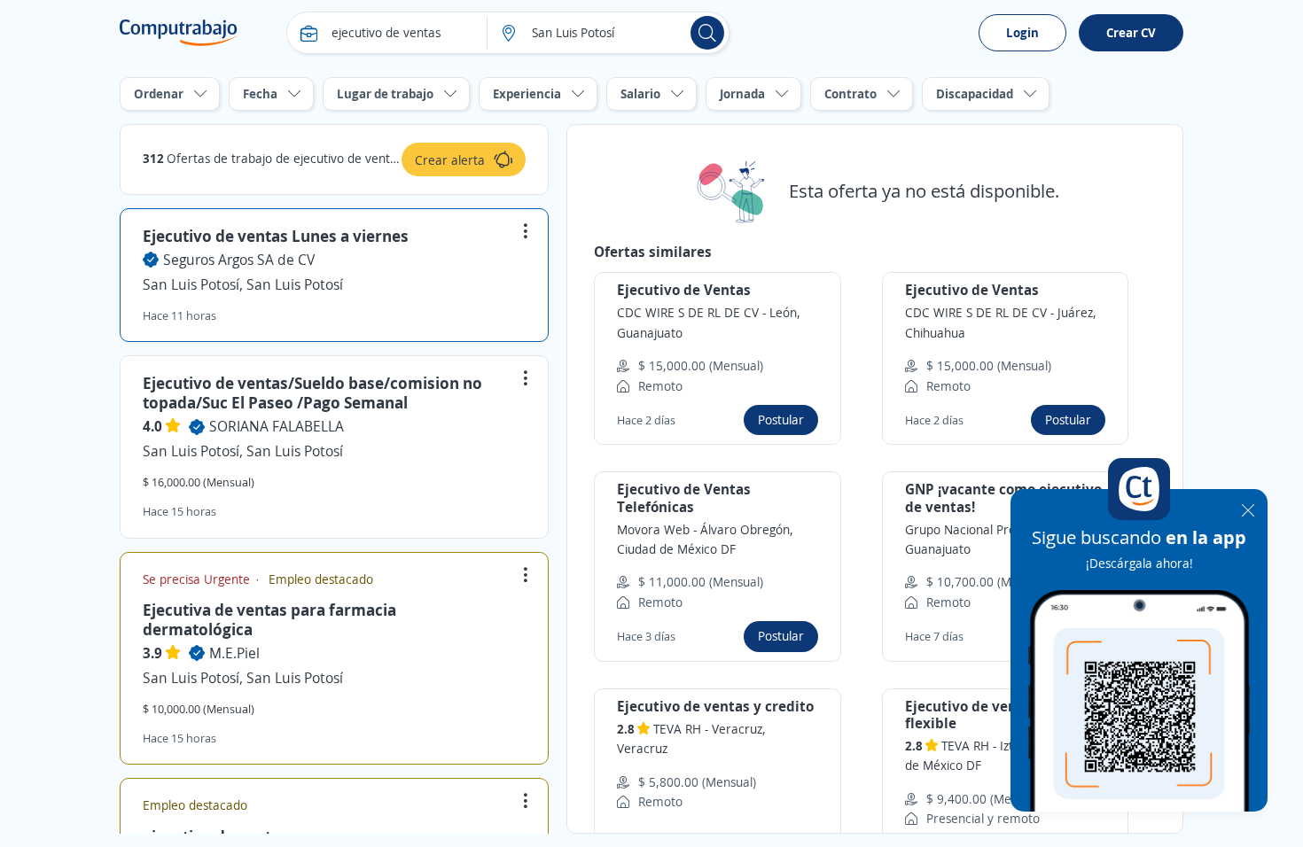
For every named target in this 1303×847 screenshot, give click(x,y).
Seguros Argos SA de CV (239, 259)
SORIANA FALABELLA (276, 426)
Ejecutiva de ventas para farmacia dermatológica (269, 619)
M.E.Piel (234, 653)
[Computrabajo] (179, 32)
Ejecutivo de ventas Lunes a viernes (276, 235)
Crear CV (1131, 32)
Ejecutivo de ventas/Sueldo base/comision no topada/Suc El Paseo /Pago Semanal (312, 392)
